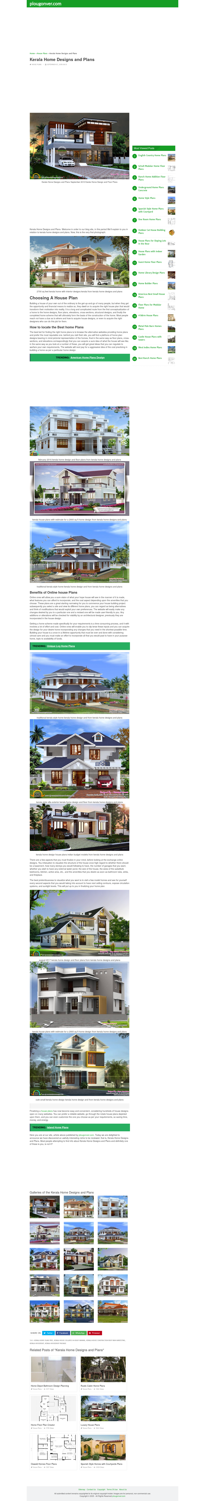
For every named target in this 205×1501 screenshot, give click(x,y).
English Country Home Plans (152, 155)
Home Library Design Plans (151, 272)
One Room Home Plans (149, 219)
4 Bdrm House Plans (148, 315)
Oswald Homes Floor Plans (44, 1463)
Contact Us (91, 1489)
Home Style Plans (146, 198)
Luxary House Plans (90, 1424)
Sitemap (81, 1489)
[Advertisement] (102, 31)
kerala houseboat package (55, 1343)
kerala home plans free (43, 1340)
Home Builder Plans (148, 283)
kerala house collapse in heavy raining (69, 1340)
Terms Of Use (112, 1489)
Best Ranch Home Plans (150, 358)
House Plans (36, 65)
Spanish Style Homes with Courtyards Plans (101, 1463)
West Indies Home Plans (150, 347)
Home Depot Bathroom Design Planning (50, 1385)
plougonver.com (45, 3)
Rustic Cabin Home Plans (93, 1385)
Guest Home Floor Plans (150, 262)
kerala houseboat (37, 1343)
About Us (123, 1489)
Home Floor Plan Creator (43, 1424)
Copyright (101, 1489)
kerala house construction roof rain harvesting (105, 1340)
